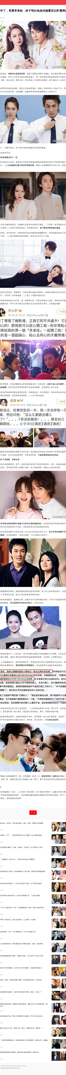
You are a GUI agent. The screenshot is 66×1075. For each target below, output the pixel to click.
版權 (18, 1068)
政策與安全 (8, 1068)
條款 (13, 1068)
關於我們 (3, 1068)
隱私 (15, 1068)
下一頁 (33, 812)
